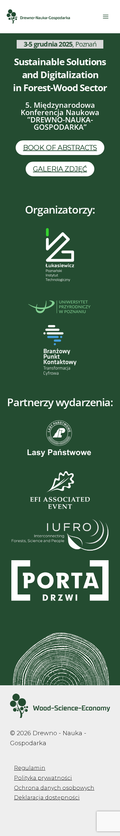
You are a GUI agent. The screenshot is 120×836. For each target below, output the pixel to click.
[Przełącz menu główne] (105, 16)
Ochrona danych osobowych (54, 788)
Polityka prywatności (43, 778)
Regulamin (29, 768)
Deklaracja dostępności (47, 797)
